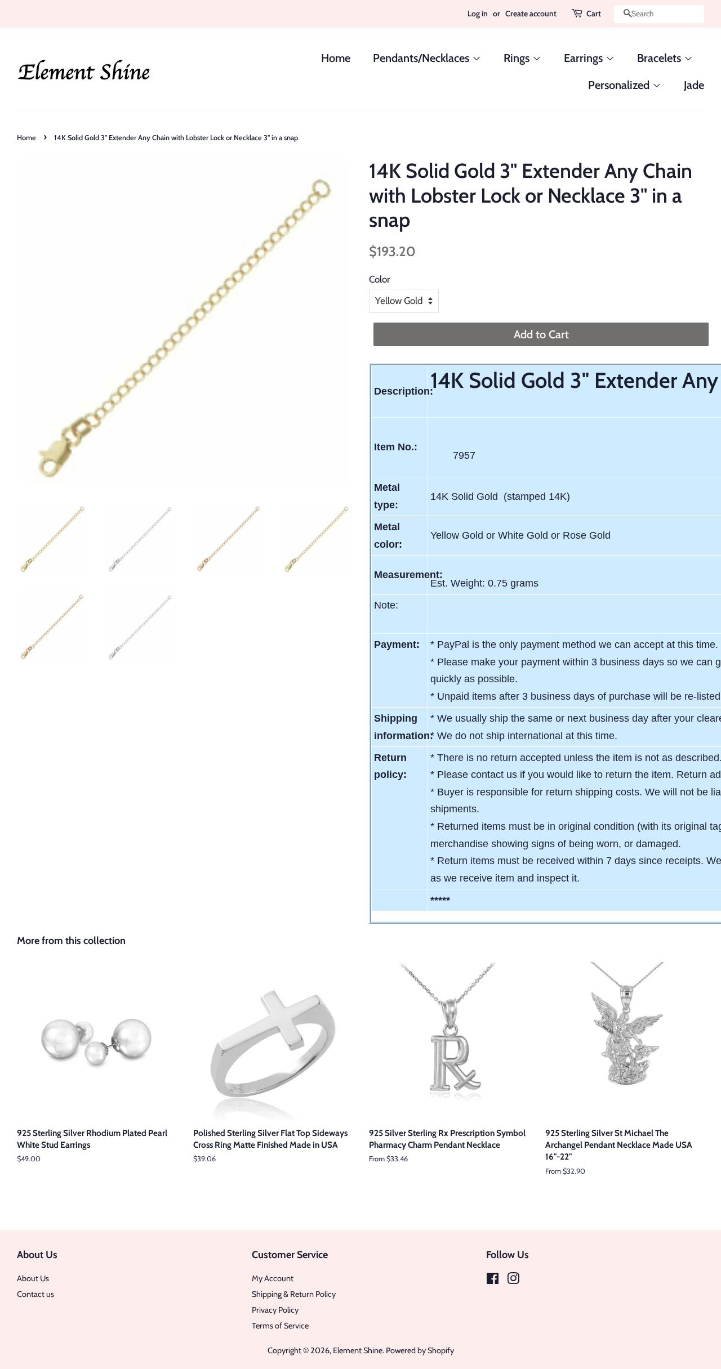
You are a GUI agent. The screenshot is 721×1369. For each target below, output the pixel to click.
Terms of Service (280, 1326)
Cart (593, 13)
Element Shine (357, 1350)
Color (379, 279)
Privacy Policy (275, 1310)
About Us (33, 1278)
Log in (478, 13)
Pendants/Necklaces (422, 58)
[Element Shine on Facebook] (492, 1281)
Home (335, 58)
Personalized (620, 85)
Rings (518, 58)
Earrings (585, 58)
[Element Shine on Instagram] (513, 1281)
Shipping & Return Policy (294, 1294)
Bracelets (660, 58)
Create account (531, 13)
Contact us (35, 1294)
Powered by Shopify (420, 1350)
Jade (694, 85)
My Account (272, 1278)
